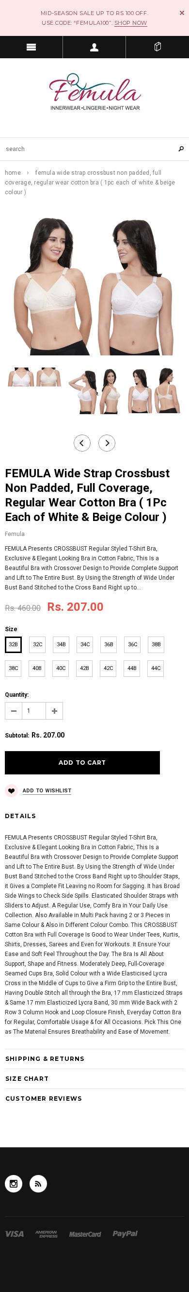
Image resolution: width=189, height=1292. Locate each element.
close (182, 13)
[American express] (47, 1233)
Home (13, 172)
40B (37, 668)
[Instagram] (13, 1183)
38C (13, 668)
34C (85, 644)
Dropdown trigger (94, 47)
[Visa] (15, 1233)
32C (37, 644)
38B (156, 644)
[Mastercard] (86, 1233)
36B (108, 644)
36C (132, 644)
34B (61, 644)
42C (108, 668)
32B (13, 644)
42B (84, 668)
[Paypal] (125, 1233)
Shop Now (130, 22)
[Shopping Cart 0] (157, 47)
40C (60, 668)
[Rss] (38, 1183)
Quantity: (17, 694)
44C (155, 668)
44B (132, 668)
